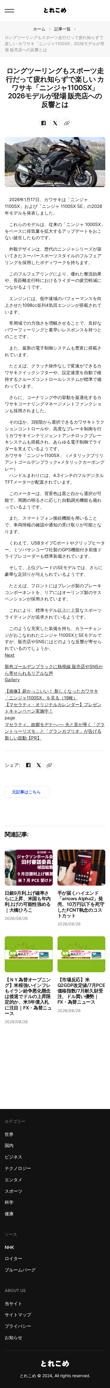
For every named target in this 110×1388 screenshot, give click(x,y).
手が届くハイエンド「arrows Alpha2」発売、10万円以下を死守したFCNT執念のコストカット (80, 904)
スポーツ (13, 1191)
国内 (9, 1145)
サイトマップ (18, 1314)
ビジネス (13, 1157)
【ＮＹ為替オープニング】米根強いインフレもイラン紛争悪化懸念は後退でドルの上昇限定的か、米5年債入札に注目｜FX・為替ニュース (28, 996)
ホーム (39, 28)
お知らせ (13, 1337)
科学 (9, 1202)
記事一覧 (62, 28)
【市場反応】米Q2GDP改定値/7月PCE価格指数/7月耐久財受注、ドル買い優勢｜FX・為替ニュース (81, 991)
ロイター (13, 1258)
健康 (9, 1213)
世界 (9, 1134)
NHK (9, 1247)
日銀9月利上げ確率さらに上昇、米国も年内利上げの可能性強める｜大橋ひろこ (28, 901)
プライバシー (18, 1326)
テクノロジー (18, 1168)
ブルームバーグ (20, 1270)
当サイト (13, 1303)
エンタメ (13, 1179)
